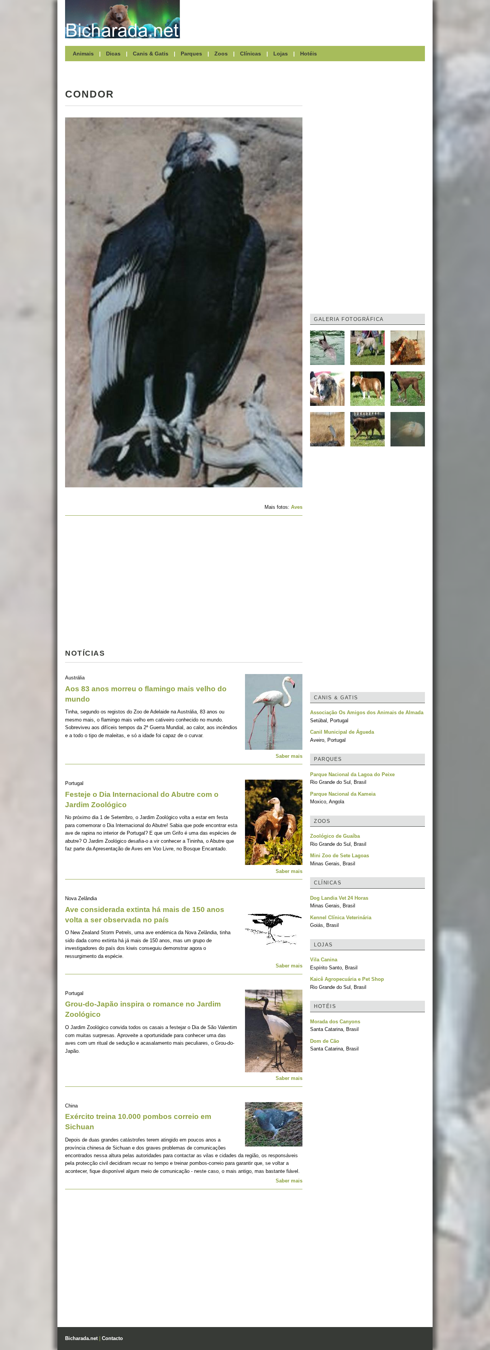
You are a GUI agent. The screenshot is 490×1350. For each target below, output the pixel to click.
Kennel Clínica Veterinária (340, 917)
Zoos (221, 53)
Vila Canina (323, 959)
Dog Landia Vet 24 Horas (339, 898)
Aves (296, 507)
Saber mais (289, 756)
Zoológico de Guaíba (335, 836)
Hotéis (308, 53)
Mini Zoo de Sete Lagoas (339, 855)
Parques (191, 53)
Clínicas (250, 53)
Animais (83, 53)
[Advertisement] (306, 19)
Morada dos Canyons (335, 1021)
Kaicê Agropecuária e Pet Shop (347, 979)
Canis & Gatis (150, 53)
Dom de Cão (324, 1041)
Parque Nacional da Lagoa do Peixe (352, 774)
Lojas (280, 53)
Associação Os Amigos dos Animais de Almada (366, 712)
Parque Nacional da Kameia (343, 794)
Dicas (113, 53)
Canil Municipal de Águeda (342, 732)
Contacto (112, 1338)
